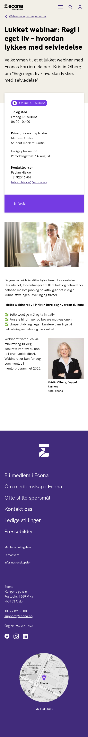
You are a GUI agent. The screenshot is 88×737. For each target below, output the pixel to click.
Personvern (12, 555)
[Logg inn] (80, 7)
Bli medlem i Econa (27, 475)
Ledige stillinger (23, 520)
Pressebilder (19, 531)
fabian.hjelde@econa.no (29, 182)
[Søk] (70, 7)
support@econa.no (19, 616)
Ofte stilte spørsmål (27, 497)
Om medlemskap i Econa (33, 486)
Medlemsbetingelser (18, 547)
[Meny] (61, 7)
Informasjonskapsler (18, 562)
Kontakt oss (18, 508)
